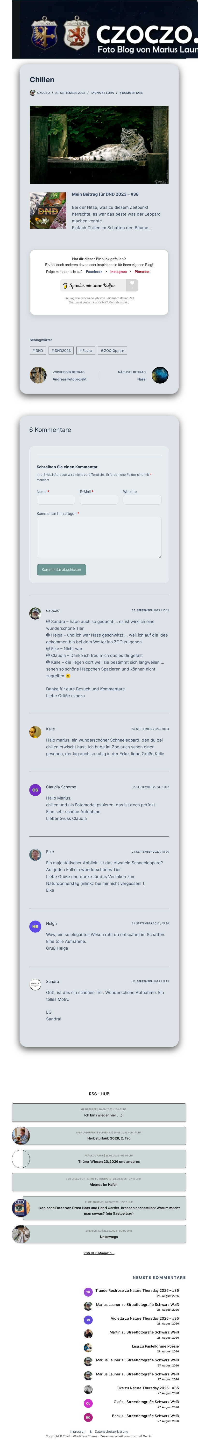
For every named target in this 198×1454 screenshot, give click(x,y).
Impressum (78, 1431)
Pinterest (142, 272)
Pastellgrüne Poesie (162, 1346)
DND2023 (61, 350)
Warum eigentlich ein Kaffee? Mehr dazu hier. (99, 302)
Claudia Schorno (61, 786)
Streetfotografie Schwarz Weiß (153, 1304)
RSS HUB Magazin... (99, 1253)
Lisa (135, 1346)
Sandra (52, 981)
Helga (51, 923)
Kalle (50, 729)
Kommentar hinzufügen (58, 513)
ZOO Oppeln (112, 350)
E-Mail (86, 491)
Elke (50, 851)
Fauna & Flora (102, 93)
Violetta (117, 1318)
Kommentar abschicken (61, 569)
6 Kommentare (131, 93)
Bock (116, 1416)
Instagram (118, 272)
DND (38, 350)
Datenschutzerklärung (111, 1431)
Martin (115, 1332)
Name (43, 491)
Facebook (94, 272)
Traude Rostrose (109, 1290)
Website (130, 491)
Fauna (85, 350)
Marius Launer (108, 1304)
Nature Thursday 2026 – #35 (154, 1290)
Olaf (117, 1402)
